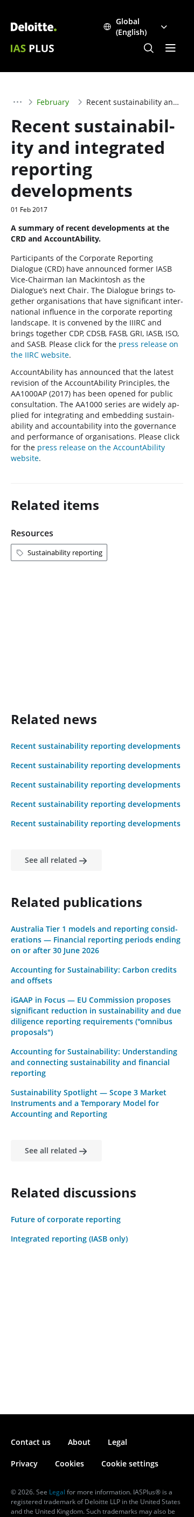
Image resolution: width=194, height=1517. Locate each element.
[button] (148, 48)
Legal (117, 1442)
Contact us (31, 1442)
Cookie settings (129, 1463)
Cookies (69, 1463)
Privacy (24, 1463)
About (79, 1442)
